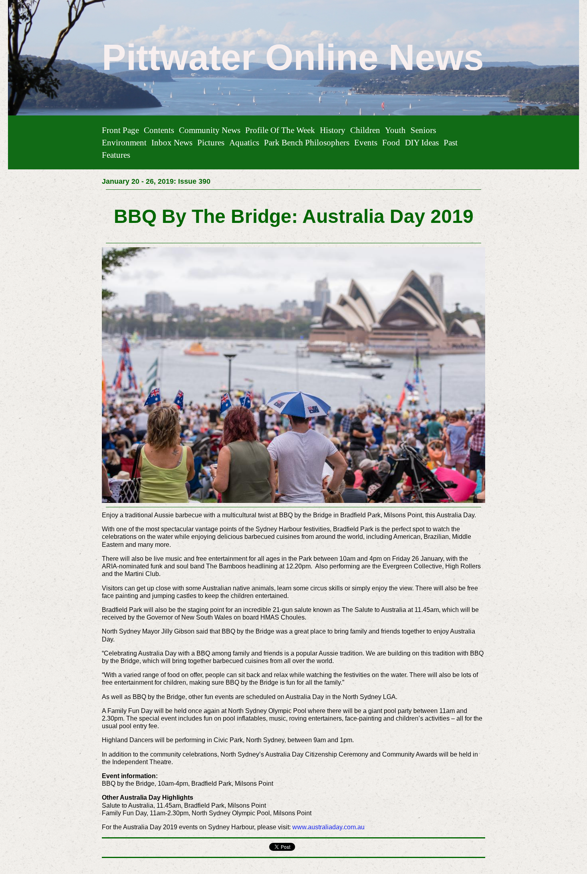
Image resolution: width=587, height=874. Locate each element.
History (332, 130)
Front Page (120, 130)
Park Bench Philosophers (306, 142)
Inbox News (171, 142)
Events (365, 142)
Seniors (423, 130)
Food (391, 142)
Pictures (210, 142)
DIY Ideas (422, 142)
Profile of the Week (280, 130)
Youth (395, 130)
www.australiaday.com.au (328, 827)
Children (365, 130)
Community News (209, 130)
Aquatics (244, 142)
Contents (159, 130)
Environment (124, 142)
